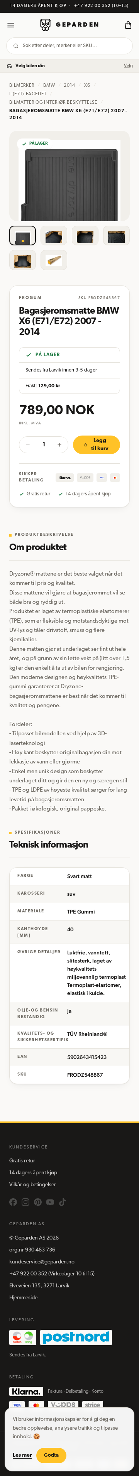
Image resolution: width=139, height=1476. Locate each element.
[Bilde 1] (22, 236)
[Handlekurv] (128, 25)
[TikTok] (62, 1202)
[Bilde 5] (22, 260)
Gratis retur (22, 1161)
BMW (49, 85)
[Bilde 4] (116, 236)
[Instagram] (25, 1202)
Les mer (22, 1455)
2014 (69, 85)
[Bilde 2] (54, 236)
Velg (128, 66)
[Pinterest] (38, 1202)
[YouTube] (50, 1202)
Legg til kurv (99, 445)
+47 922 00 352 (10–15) (101, 6)
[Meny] (11, 25)
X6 (87, 85)
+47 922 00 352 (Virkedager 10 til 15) (52, 1274)
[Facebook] (13, 1202)
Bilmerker (21, 85)
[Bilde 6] (54, 260)
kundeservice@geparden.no (42, 1262)
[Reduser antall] (28, 445)
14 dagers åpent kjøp (33, 1173)
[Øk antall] (59, 445)
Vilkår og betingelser (32, 1185)
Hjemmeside (23, 1298)
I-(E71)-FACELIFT (28, 94)
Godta (51, 1455)
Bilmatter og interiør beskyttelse (53, 102)
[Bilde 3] (85, 236)
